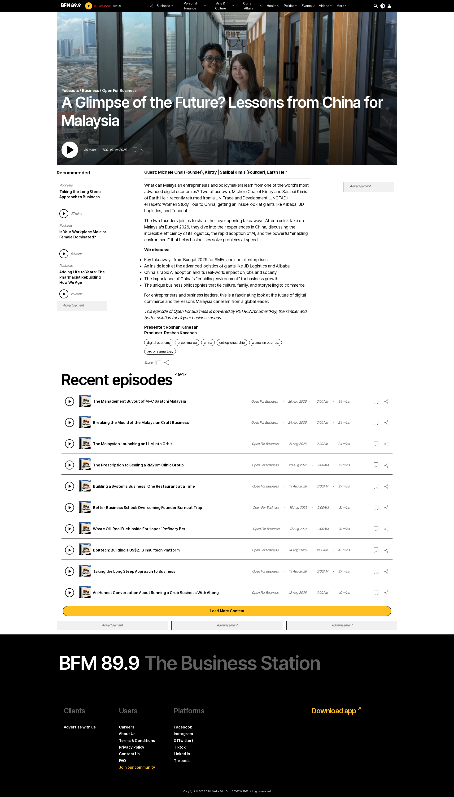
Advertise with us (80, 727)
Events (306, 6)
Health (271, 6)
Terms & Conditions (137, 740)
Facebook (183, 727)
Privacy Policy (131, 747)
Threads (182, 760)
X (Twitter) (183, 740)
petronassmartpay (160, 351)
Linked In (182, 753)
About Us (127, 733)
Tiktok (180, 747)
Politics (289, 6)
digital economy (158, 342)
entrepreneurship (232, 342)
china (208, 342)
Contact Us (129, 753)
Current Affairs (248, 5)
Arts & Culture (220, 5)
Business (163, 6)
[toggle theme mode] (382, 6)
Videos (324, 6)
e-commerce (187, 342)
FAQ (122, 760)
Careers (126, 727)
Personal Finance (190, 5)
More (340, 6)
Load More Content (227, 611)
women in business (265, 342)
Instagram (183, 733)
